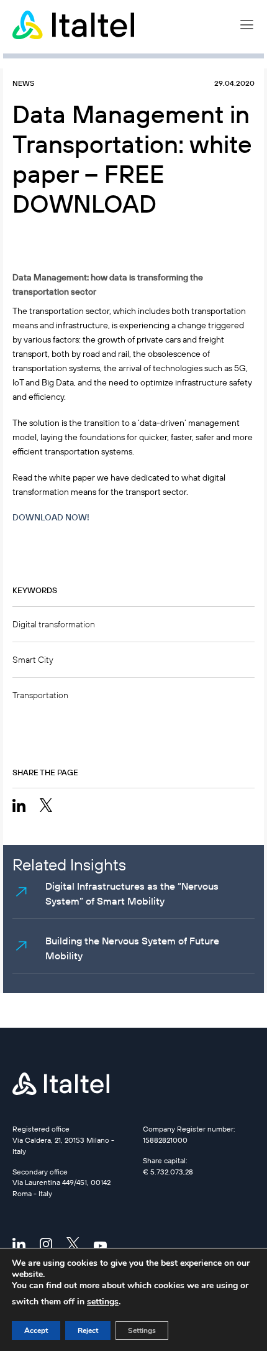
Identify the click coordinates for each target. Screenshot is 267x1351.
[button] (247, 24)
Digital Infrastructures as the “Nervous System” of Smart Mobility (132, 893)
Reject (88, 1330)
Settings (142, 1330)
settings (103, 1301)
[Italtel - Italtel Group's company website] (74, 25)
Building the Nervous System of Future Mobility (132, 948)
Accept (36, 1330)
